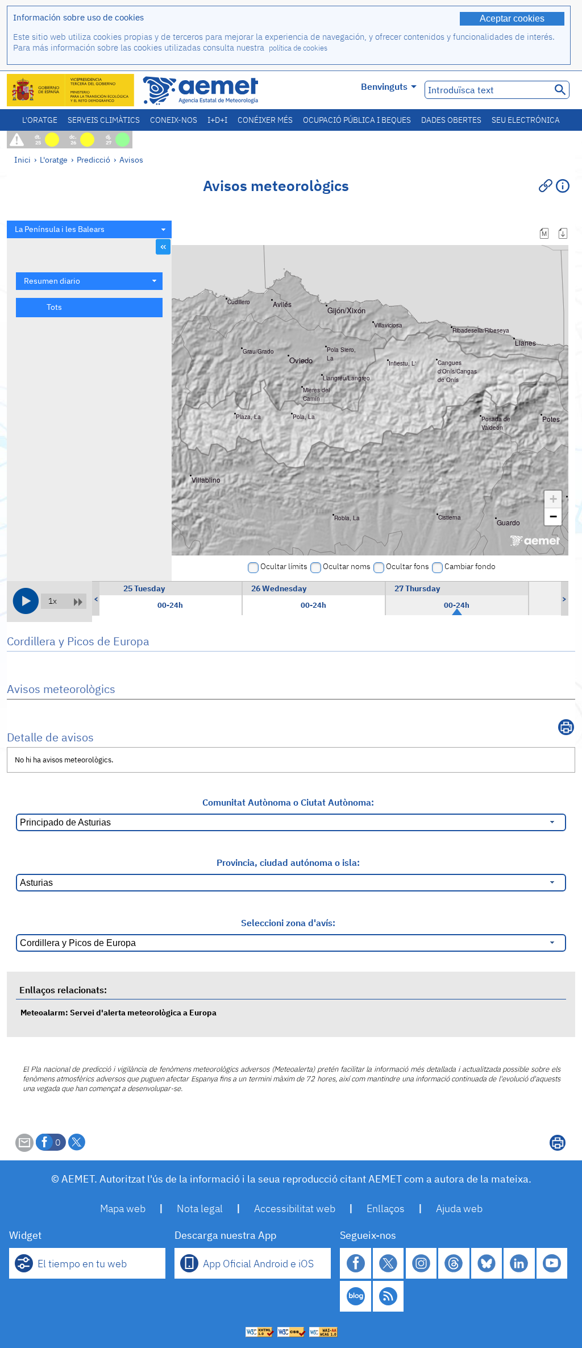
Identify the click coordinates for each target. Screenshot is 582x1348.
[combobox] (89, 229)
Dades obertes (451, 120)
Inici (22, 159)
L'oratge (39, 120)
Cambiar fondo (470, 566)
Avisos (131, 159)
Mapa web (123, 1208)
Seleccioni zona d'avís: (288, 922)
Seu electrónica (526, 120)
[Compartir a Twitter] (76, 1142)
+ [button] (553, 499)
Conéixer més (265, 120)
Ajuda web (459, 1208)
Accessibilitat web (294, 1208)
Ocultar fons (407, 566)
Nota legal (200, 1208)
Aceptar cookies (512, 18)
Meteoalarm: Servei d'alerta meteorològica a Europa (118, 1012)
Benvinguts (384, 86)
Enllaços (386, 1208)
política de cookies (298, 48)
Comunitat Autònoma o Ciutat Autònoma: (288, 802)
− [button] (553, 516)
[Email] (24, 1148)
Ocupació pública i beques (357, 120)
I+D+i (217, 120)
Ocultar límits (283, 566)
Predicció (93, 159)
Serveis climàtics (104, 120)
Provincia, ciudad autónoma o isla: (288, 862)
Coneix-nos (173, 120)
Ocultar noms (347, 566)
